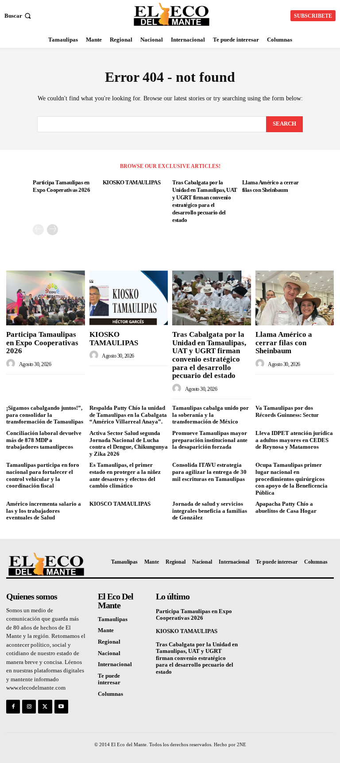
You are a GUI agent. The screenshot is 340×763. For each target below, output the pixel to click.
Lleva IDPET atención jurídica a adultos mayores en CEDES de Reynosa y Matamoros (294, 440)
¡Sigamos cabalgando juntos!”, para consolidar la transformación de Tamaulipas (44, 414)
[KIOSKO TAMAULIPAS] (128, 298)
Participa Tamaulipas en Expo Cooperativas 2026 (42, 342)
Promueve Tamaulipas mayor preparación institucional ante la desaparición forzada (209, 440)
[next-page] (52, 229)
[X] (45, 706)
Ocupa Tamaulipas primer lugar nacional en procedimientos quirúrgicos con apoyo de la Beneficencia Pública (291, 479)
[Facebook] (13, 706)
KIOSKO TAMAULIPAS (132, 182)
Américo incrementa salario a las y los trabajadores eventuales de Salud (43, 510)
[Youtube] (61, 706)
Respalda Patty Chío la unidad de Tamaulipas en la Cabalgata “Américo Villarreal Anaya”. (128, 414)
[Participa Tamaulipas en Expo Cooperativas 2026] (45, 298)
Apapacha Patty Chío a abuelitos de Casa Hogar (286, 507)
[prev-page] (38, 229)
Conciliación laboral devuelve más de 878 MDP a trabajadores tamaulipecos (43, 440)
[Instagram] (29, 706)
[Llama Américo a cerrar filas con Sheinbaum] (294, 298)
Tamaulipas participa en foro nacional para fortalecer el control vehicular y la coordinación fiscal (42, 475)
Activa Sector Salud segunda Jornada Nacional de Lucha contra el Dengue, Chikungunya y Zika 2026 (128, 443)
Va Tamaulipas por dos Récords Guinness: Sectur (287, 411)
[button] (18, 15)
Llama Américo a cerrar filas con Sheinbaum (283, 342)
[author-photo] (12, 364)
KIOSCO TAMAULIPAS (120, 503)
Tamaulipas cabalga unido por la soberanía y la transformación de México (210, 414)
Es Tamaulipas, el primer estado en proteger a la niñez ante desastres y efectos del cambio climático (125, 475)
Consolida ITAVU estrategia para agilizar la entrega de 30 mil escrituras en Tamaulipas (209, 472)
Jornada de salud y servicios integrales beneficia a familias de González (209, 510)
